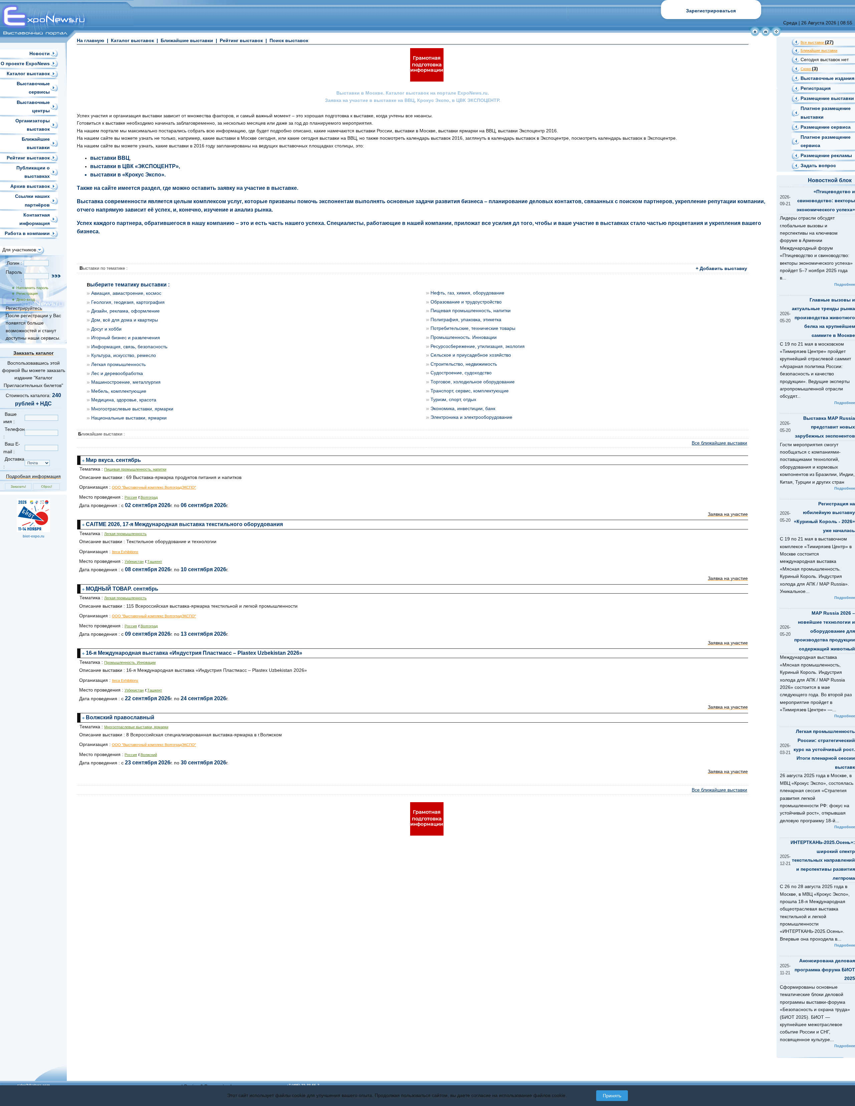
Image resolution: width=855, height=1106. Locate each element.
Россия (131, 497)
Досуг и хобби (106, 329)
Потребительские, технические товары (473, 328)
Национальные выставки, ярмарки (129, 417)
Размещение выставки (827, 98)
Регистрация (26, 293)
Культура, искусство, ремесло (123, 355)
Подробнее (844, 284)
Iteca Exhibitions (125, 552)
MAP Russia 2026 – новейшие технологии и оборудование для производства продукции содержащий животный (824, 630)
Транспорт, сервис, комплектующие (470, 390)
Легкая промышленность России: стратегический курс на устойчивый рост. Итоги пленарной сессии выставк (824, 749)
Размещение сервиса (826, 127)
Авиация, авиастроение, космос (126, 293)
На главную (90, 40)
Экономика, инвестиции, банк (463, 408)
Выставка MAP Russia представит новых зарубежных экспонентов (825, 427)
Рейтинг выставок (28, 157)
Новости (39, 53)
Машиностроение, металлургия (126, 382)
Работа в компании (27, 233)
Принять (612, 1095)
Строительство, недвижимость (464, 364)
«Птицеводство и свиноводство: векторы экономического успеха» (826, 200)
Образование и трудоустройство (466, 301)
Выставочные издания (827, 78)
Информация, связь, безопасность (129, 346)
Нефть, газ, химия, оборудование (467, 292)
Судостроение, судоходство (461, 372)
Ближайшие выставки (187, 40)
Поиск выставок (289, 40)
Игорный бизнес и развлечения (125, 337)
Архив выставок (30, 186)
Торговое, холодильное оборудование (473, 381)
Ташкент (154, 562)
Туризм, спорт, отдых (453, 399)
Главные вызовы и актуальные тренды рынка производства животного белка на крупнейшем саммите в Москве (823, 317)
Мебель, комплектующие (118, 391)
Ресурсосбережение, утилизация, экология (478, 346)
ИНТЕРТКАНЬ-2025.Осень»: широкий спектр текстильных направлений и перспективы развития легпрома (823, 860)
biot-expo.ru (33, 536)
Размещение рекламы (826, 155)
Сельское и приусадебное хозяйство (471, 355)
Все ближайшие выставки (719, 443)
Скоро (809, 69)
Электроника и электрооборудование (471, 417)
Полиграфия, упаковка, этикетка (466, 319)
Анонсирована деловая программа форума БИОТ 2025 (825, 969)
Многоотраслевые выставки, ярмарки (132, 408)
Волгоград (149, 497)
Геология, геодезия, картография (128, 302)
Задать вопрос (818, 165)
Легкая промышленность (118, 364)
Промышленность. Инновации (464, 337)
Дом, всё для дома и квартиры (124, 320)
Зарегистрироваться (711, 10)
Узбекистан (134, 562)
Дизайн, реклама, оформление (125, 311)
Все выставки (817, 42)
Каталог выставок (28, 73)
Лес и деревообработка (117, 373)
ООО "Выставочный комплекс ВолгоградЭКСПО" (154, 487)
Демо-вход (24, 299)
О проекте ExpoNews (25, 63)
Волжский (149, 755)
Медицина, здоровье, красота (123, 399)
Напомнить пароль (31, 288)
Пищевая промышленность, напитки (471, 310)
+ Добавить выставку (721, 268)
